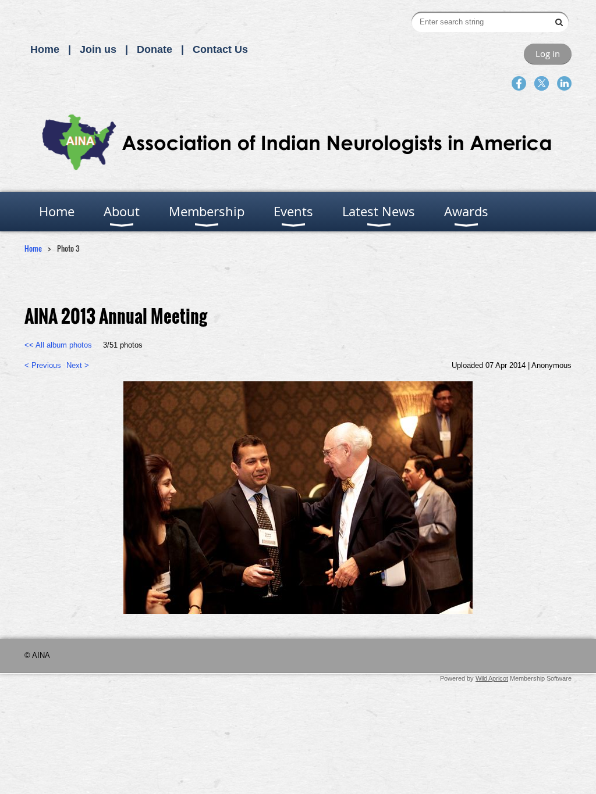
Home (44, 49)
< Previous (42, 365)
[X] (541, 83)
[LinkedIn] (564, 83)
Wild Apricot (492, 678)
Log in (547, 53)
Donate (154, 49)
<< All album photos (58, 345)
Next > (77, 365)
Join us (98, 49)
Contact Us (220, 49)
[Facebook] (519, 83)
